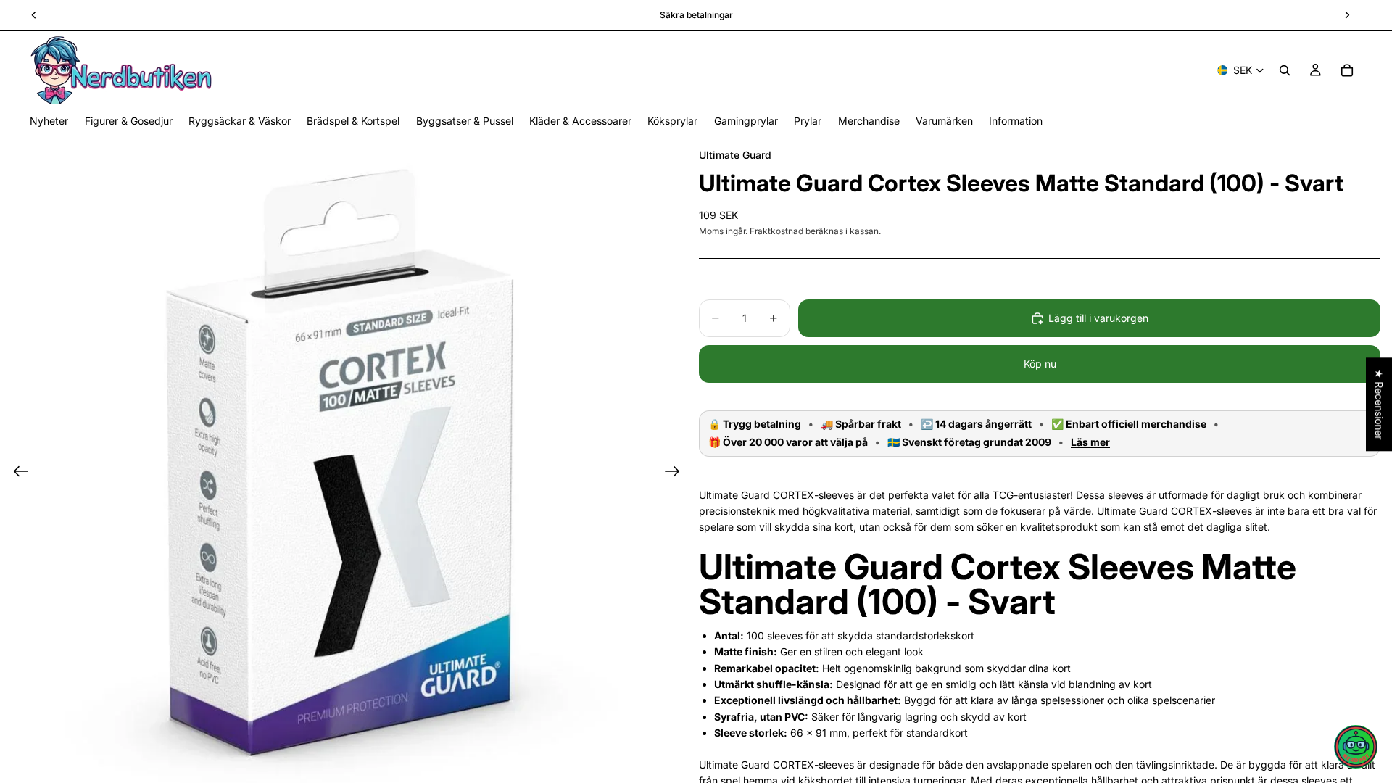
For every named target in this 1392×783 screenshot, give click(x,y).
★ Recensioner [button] (1379, 404)
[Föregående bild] (16, 473)
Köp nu (1040, 363)
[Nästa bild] (676, 473)
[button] (1356, 746)
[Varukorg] (1347, 70)
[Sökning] (1285, 70)
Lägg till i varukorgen (1098, 318)
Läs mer (1090, 442)
